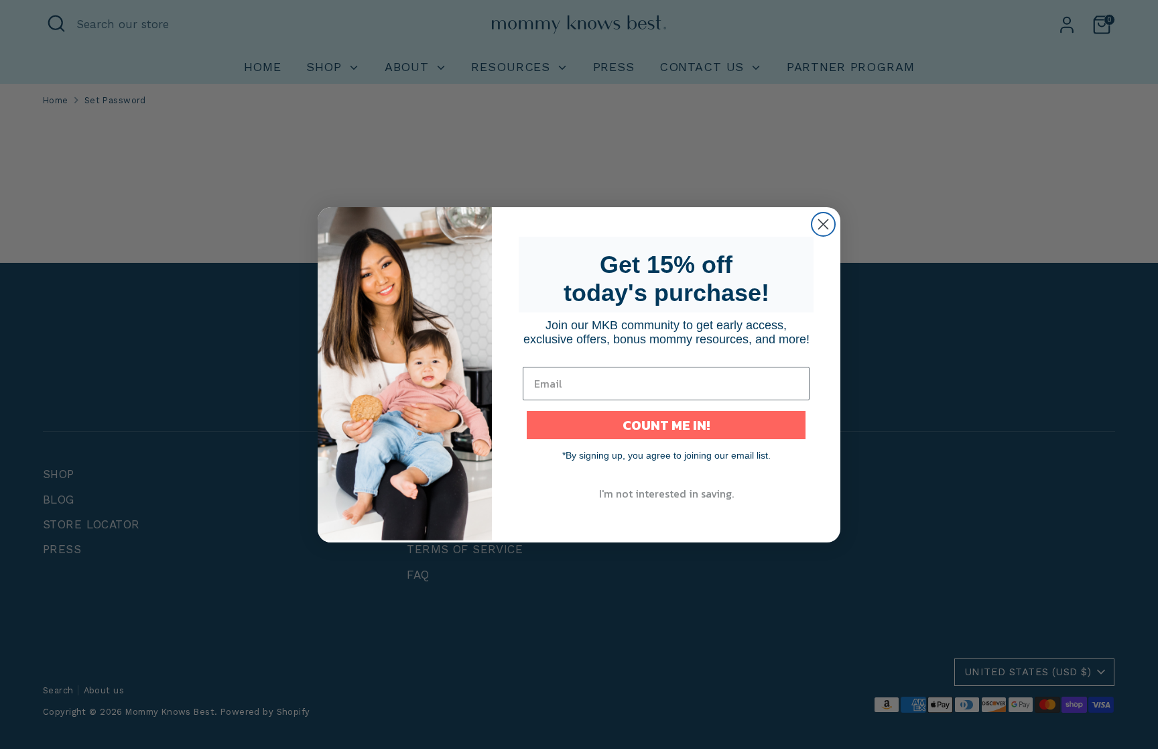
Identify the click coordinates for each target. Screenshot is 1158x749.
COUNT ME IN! (666, 425)
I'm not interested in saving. (666, 493)
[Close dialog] (823, 224)
